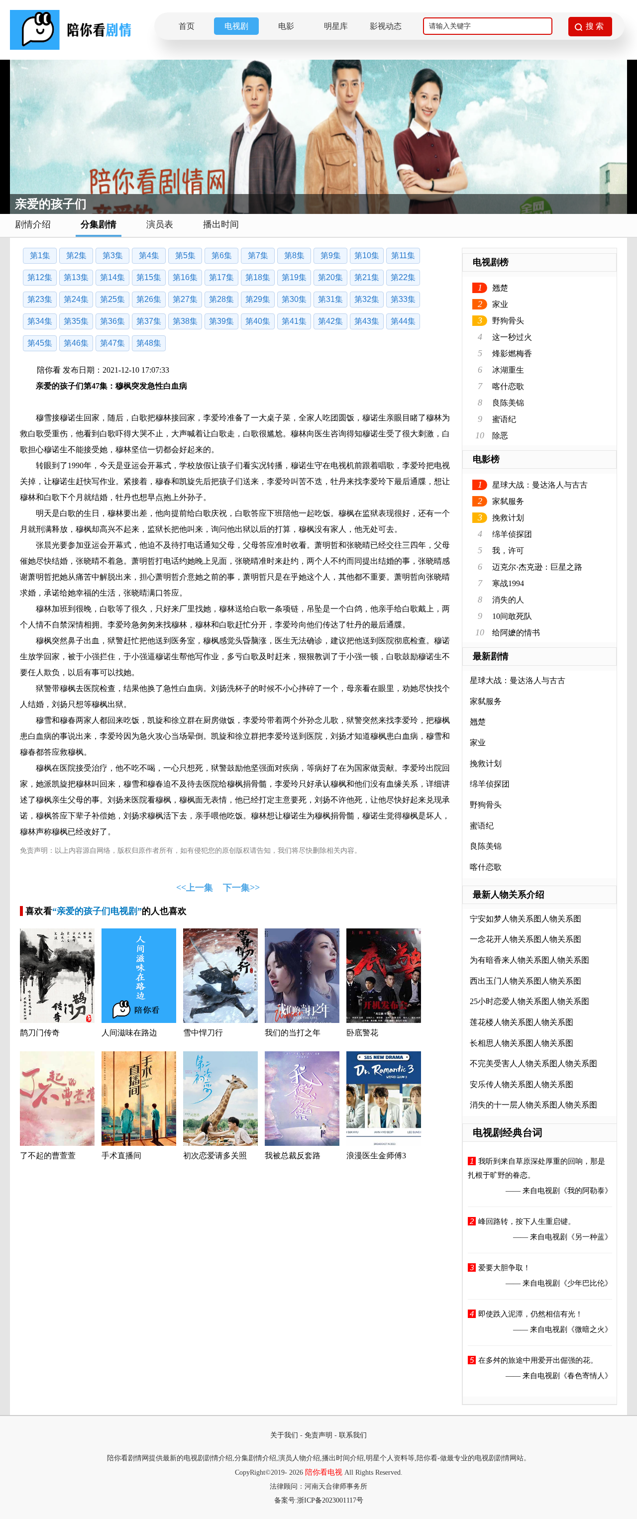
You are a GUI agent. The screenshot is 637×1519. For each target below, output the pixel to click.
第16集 (185, 277)
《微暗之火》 (589, 1329)
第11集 (403, 255)
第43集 (366, 321)
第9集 (330, 255)
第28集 (221, 299)
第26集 (148, 299)
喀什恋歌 (508, 386)
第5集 (185, 255)
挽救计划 (508, 517)
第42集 (330, 321)
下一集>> (241, 888)
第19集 (294, 277)
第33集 (403, 299)
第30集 (294, 299)
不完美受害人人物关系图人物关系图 (533, 1063)
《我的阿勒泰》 (586, 1191)
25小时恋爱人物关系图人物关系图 (529, 1001)
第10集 (366, 255)
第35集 (76, 321)
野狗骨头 (508, 320)
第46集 (76, 343)
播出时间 (221, 224)
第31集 (330, 299)
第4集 (149, 255)
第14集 (112, 277)
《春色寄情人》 (586, 1376)
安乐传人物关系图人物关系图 (521, 1084)
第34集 (39, 321)
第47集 (112, 343)
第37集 (148, 321)
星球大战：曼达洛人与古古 (540, 485)
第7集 (258, 255)
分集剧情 (98, 224)
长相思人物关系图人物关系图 (521, 1043)
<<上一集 (194, 888)
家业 (500, 304)
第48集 (148, 343)
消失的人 (508, 600)
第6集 (222, 255)
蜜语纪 (504, 419)
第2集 (76, 255)
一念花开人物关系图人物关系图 (525, 939)
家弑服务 (508, 501)
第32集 (366, 299)
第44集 (403, 321)
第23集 (39, 299)
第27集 (185, 299)
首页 (187, 26)
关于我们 (284, 1435)
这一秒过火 (512, 337)
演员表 (159, 224)
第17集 (221, 277)
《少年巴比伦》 (586, 1283)
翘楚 (500, 288)
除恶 (500, 435)
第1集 (40, 255)
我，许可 (508, 550)
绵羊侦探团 (512, 534)
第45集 (39, 343)
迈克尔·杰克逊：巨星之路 (537, 567)
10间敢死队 (512, 616)
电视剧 (236, 26)
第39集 (221, 321)
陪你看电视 (323, 1472)
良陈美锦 (508, 403)
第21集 (366, 277)
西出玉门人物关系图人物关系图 (525, 981)
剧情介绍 (33, 224)
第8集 (294, 255)
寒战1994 (508, 583)
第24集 (76, 299)
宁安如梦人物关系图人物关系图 (525, 918)
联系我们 (353, 1435)
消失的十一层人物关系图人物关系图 (533, 1105)
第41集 (294, 321)
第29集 (257, 299)
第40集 (257, 321)
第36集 (112, 321)
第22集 (403, 277)
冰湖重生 (508, 370)
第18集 (257, 277)
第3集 (113, 255)
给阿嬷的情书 (516, 632)
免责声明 (318, 1435)
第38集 (185, 321)
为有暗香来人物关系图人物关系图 (529, 960)
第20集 (330, 277)
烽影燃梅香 (512, 353)
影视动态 (386, 26)
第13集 (76, 277)
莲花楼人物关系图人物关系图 (521, 1022)
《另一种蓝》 (589, 1237)
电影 (286, 26)
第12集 (39, 277)
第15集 (148, 277)
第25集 (112, 299)
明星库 (336, 26)
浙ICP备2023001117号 (330, 1500)
